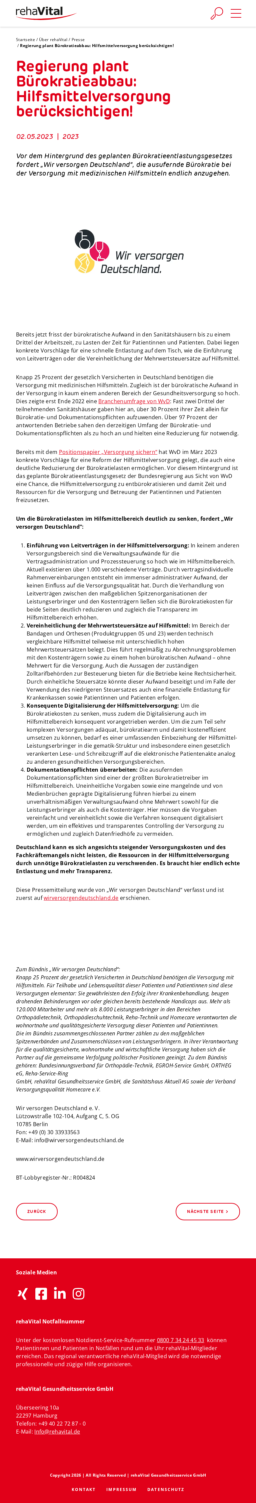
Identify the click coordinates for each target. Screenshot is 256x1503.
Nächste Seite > (208, 1211)
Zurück (36, 1211)
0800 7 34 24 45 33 (180, 1340)
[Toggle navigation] (236, 13)
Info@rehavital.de (57, 1431)
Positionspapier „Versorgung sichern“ (108, 452)
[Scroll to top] (243, 1490)
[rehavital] (46, 13)
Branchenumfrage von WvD (134, 401)
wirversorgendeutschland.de (81, 898)
